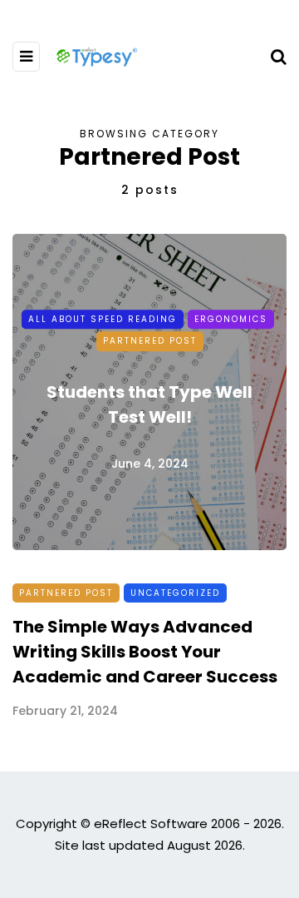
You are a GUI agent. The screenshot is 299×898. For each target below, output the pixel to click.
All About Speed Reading (102, 319)
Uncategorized (175, 593)
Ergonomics (230, 319)
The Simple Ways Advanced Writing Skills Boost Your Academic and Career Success (144, 651)
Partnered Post (150, 341)
